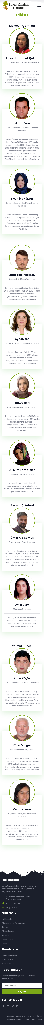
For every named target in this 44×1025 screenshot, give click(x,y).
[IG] (12, 1005)
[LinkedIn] (17, 1005)
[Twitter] (8, 1005)
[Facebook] (3, 1005)
